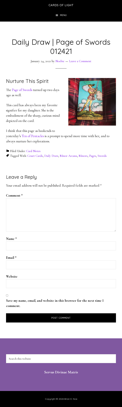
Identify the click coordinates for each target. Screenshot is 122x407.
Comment (14, 195)
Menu (63, 15)
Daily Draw (51, 156)
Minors (83, 156)
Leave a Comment (80, 61)
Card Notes (33, 151)
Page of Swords (22, 90)
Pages (92, 156)
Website (11, 276)
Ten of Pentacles (33, 136)
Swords (102, 156)
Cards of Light (61, 5)
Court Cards (35, 156)
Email (11, 258)
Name (11, 239)
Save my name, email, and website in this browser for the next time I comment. (55, 303)
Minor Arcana (68, 156)
